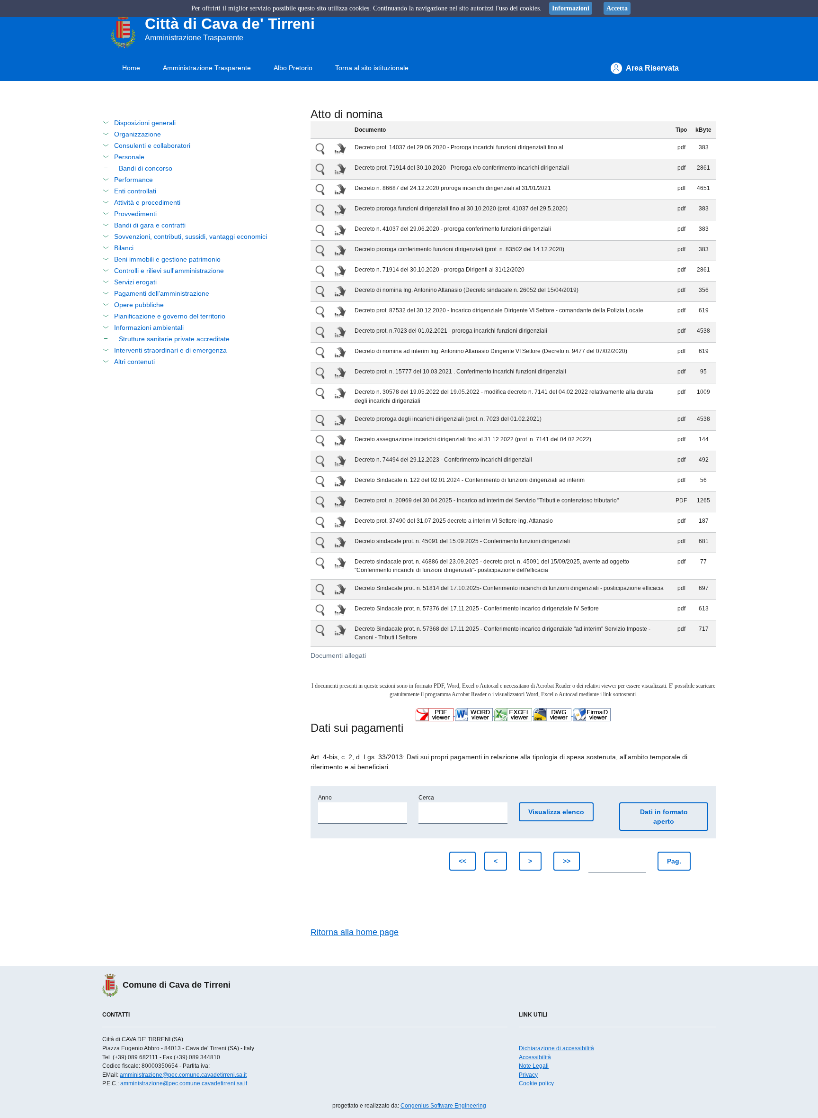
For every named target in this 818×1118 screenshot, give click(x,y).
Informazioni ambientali (149, 327)
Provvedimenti (135, 214)
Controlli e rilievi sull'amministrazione (169, 270)
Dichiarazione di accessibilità (556, 1048)
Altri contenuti (134, 361)
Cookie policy (536, 1083)
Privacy (528, 1075)
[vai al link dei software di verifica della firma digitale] (592, 713)
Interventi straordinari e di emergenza (170, 350)
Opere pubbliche (139, 305)
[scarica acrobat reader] (435, 713)
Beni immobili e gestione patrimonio (167, 259)
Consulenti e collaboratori (152, 145)
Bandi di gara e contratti (150, 225)
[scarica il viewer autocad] (553, 713)
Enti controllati (135, 191)
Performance (133, 179)
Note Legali (534, 1066)
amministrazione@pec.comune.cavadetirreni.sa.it (183, 1075)
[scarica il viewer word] (474, 713)
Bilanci (123, 248)
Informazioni (570, 8)
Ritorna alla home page (355, 932)
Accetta (617, 8)
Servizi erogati (135, 282)
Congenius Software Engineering (443, 1105)
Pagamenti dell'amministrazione (161, 293)
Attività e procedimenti (147, 202)
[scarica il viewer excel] (513, 713)
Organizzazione (137, 134)
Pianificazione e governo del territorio (169, 316)
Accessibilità (535, 1057)
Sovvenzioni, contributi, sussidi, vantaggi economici (190, 236)
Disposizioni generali (145, 123)
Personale (129, 157)
